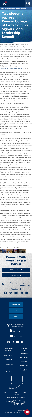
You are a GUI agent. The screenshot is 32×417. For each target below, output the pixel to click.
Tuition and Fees (9, 355)
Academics (9, 364)
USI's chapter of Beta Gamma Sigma (11, 68)
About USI (9, 372)
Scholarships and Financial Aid (9, 350)
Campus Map (24, 349)
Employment (24, 365)
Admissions (9, 368)
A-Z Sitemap (24, 357)
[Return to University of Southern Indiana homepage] (16, 403)
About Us (14, 289)
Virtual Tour (24, 353)
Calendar (24, 361)
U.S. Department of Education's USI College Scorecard (16, 393)
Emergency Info (24, 370)
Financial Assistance (9, 360)
